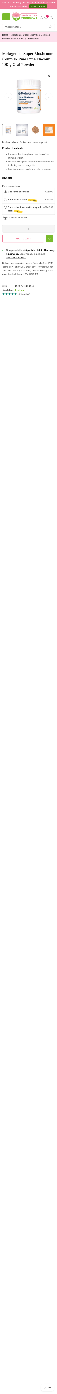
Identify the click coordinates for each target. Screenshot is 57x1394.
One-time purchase (18, 191)
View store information (16, 257)
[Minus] (6, 229)
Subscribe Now (38, 6)
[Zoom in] (49, 76)
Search (47, 27)
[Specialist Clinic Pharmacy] (24, 16)
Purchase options (11, 186)
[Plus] (50, 229)
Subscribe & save (22, 199)
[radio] (5, 191)
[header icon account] (41, 17)
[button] (48, 96)
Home (5, 35)
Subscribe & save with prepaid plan (24, 209)
